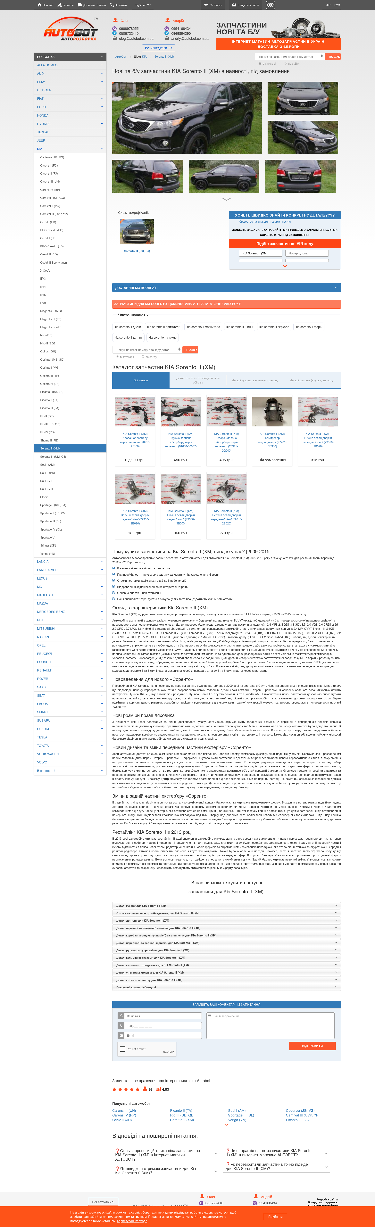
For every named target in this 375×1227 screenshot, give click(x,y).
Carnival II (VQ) (50, 206)
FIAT (40, 98)
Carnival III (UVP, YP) (54, 214)
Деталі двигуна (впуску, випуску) (312, 380)
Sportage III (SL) (50, 521)
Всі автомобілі (103, 1201)
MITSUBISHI (46, 628)
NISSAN (43, 637)
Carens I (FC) (49, 165)
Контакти (118, 5)
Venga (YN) (47, 553)
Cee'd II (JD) (48, 238)
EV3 (43, 278)
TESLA (42, 737)
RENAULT (44, 670)
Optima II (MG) (50, 367)
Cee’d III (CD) (49, 254)
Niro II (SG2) (48, 343)
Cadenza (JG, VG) (52, 157)
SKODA (42, 704)
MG (39, 586)
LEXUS (42, 578)
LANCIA (43, 561)
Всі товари (141, 380)
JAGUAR (43, 132)
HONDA (42, 115)
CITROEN (44, 90)
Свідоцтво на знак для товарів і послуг (265, 221)
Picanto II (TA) (49, 400)
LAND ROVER (47, 570)
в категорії (269, 63)
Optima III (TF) (49, 376)
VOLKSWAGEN (48, 754)
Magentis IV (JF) (51, 327)
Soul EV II (46, 489)
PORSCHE (45, 662)
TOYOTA (43, 745)
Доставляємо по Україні (136, 287)
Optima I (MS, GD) (52, 359)
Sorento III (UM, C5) (53, 456)
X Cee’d (45, 270)
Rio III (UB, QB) (50, 424)
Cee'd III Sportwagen (53, 262)
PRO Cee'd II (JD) (52, 246)
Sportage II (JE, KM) (53, 513)
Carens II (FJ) (49, 173)
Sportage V (47, 537)
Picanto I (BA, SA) (51, 392)
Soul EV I (46, 481)
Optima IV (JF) (49, 384)
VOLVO (42, 762)
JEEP (41, 140)
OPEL (41, 645)
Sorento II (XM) (50, 448)
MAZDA (42, 603)
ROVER (42, 678)
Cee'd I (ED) (48, 222)
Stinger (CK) (48, 545)
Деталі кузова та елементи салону (255, 380)
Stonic (44, 497)
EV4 (43, 286)
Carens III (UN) (50, 181)
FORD (41, 107)
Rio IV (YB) (47, 432)
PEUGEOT (44, 653)
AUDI (41, 73)
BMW (41, 82)
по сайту (294, 63)
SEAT (41, 695)
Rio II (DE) (47, 416)
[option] (137, 241)
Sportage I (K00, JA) (53, 505)
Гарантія (65, 5)
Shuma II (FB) (49, 440)
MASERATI (45, 595)
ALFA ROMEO (47, 65)
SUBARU (44, 720)
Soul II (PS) (47, 473)
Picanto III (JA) (49, 408)
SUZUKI (43, 729)
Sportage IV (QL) (51, 529)
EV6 (43, 294)
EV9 (43, 303)
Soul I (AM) (47, 464)
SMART (42, 712)
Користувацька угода (132, 1221)
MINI (40, 620)
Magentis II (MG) (51, 311)
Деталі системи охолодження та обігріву (198, 380)
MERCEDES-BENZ (51, 611)
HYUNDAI (44, 123)
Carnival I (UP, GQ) (52, 197)
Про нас (45, 5)
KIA (70, 148)
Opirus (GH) (48, 351)
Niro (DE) (46, 335)
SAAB (41, 687)
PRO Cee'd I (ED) (51, 230)
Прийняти (275, 1216)
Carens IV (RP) (50, 189)
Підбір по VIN (143, 5)
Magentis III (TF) (50, 319)
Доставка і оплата (92, 5)
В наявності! (46, 770)
